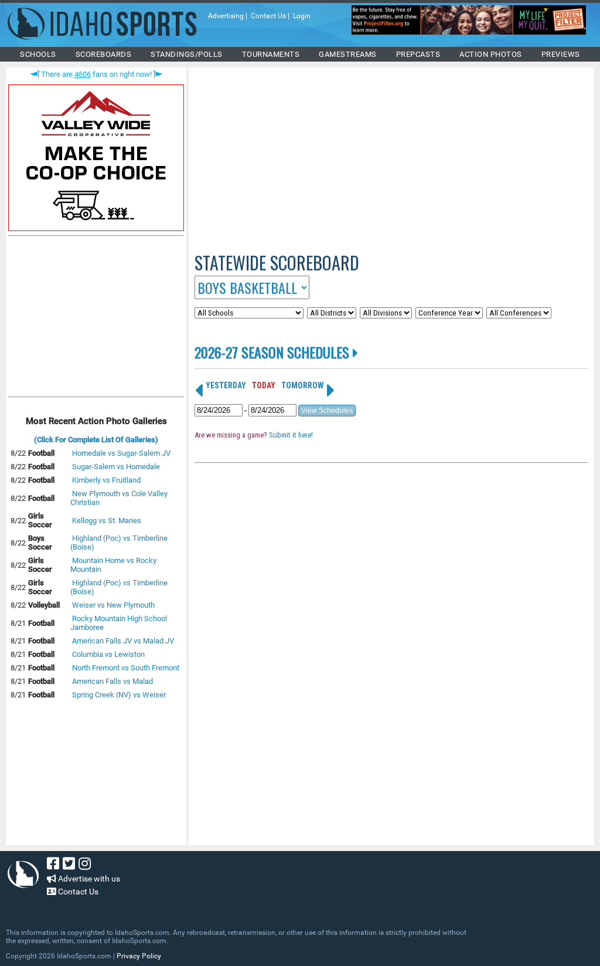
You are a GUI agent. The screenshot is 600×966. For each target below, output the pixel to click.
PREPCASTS (418, 54)
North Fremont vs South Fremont (125, 667)
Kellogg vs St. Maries (106, 520)
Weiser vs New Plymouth (113, 605)
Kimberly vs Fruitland (106, 480)
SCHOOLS (38, 54)
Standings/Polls (187, 54)
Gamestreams (348, 54)
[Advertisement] (96, 319)
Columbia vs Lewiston (108, 654)
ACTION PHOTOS (490, 54)
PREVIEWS (560, 54)
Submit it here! (291, 435)
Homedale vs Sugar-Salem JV (121, 453)
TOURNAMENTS (271, 54)
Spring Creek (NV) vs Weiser (119, 694)
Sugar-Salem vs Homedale (116, 466)
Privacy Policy (139, 956)
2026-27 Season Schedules (274, 351)
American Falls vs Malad (112, 681)
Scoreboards (104, 54)
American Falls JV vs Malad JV (123, 640)
